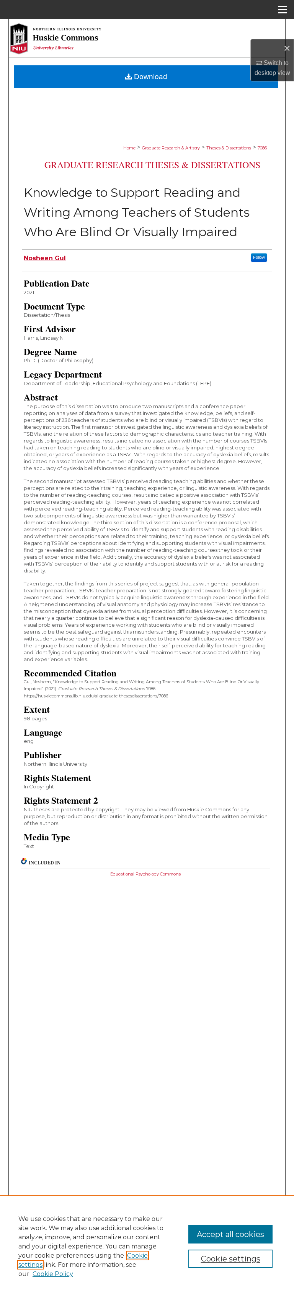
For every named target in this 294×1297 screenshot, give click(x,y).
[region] (147, 1246)
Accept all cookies (230, 1234)
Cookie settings (230, 1258)
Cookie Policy (53, 1274)
